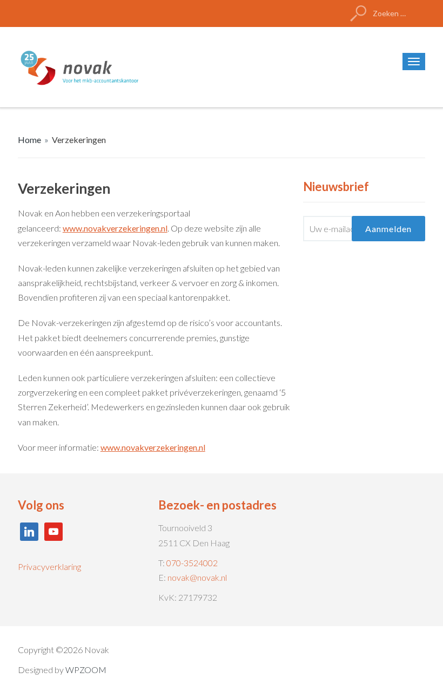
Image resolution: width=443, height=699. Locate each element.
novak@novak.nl (197, 577)
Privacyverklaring (49, 566)
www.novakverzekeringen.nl (115, 228)
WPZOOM (85, 669)
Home (29, 139)
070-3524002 (192, 563)
